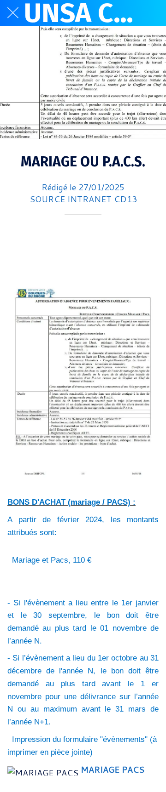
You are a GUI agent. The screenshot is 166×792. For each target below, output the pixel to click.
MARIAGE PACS (112, 769)
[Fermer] (12, 12)
